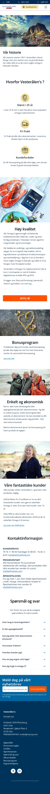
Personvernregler (11, 745)
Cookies (6, 748)
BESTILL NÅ (25, 298)
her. (30, 283)
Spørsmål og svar (11, 754)
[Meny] (46, 7)
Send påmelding (38, 689)
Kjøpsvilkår (8, 742)
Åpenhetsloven (10, 751)
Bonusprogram (10, 760)
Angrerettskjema (10, 763)
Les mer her (9, 358)
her (9, 697)
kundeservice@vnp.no (19, 555)
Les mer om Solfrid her (13, 525)
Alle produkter (9, 757)
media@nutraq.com (12, 571)
